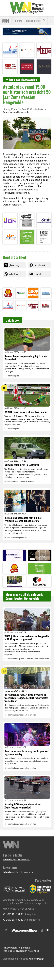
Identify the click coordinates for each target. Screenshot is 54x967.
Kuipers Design (36, 958)
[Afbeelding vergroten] (27, 133)
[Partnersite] (14, 888)
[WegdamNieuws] (27, 8)
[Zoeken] (44, 20)
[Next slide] (49, 930)
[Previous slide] (5, 930)
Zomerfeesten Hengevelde (16, 112)
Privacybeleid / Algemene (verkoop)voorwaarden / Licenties (21, 949)
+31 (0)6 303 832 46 (13, 919)
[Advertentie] (10, 50)
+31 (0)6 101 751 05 (13, 914)
